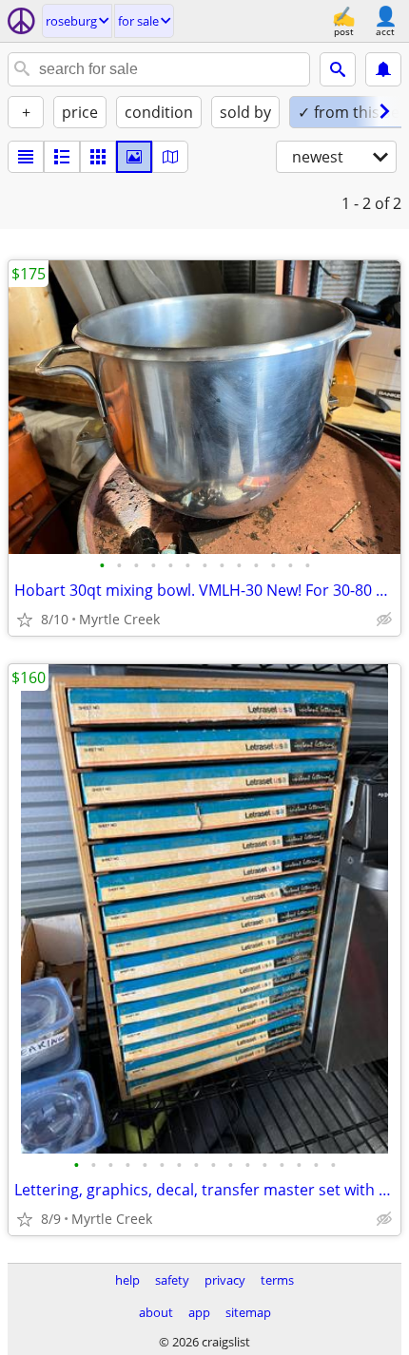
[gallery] (134, 157)
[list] (26, 157)
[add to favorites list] (24, 619)
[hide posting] (384, 619)
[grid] (98, 157)
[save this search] (383, 69)
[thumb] (62, 157)
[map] (170, 157)
